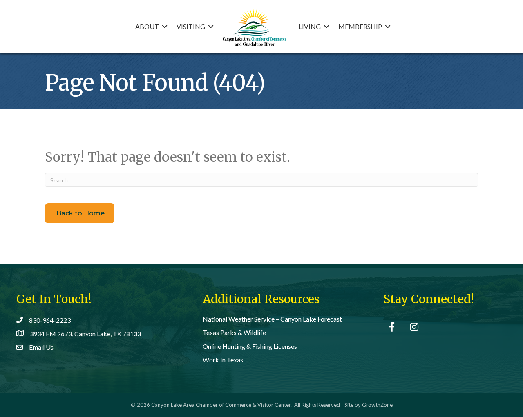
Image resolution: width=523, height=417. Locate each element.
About (147, 26)
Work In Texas (223, 360)
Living (310, 26)
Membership (360, 26)
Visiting (191, 26)
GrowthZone (377, 404)
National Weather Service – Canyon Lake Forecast (272, 319)
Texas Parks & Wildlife (234, 332)
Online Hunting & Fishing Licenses (250, 346)
